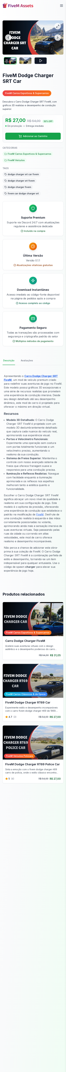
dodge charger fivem (19, 187)
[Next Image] (57, 37)
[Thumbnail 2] (25, 60)
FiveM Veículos (16, 160)
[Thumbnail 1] (10, 60)
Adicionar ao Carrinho (35, 136)
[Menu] (61, 6)
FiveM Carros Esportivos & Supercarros (29, 153)
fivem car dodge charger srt (23, 193)
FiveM (40, 514)
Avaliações (27, 360)
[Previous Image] (8, 37)
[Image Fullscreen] (57, 26)
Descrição (8, 360)
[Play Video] (40, 60)
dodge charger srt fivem (21, 180)
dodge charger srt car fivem (23, 174)
